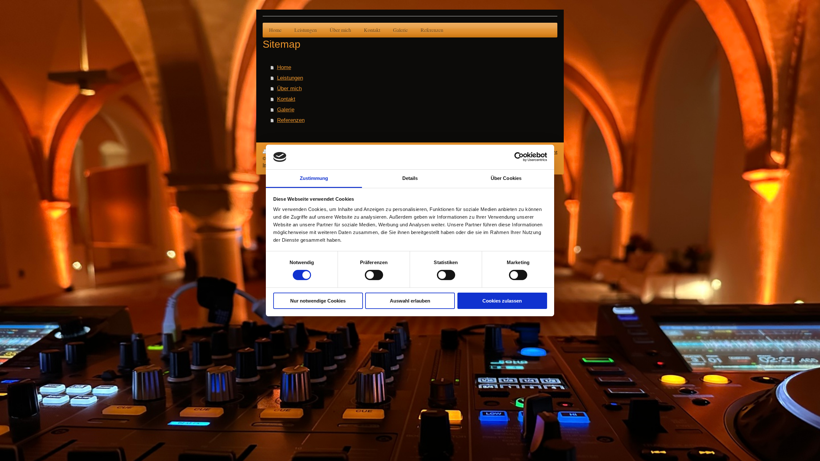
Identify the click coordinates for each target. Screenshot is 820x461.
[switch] (374, 275)
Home (284, 67)
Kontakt (286, 99)
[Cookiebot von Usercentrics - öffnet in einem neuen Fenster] (519, 157)
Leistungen (290, 78)
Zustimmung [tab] (314, 178)
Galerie (285, 109)
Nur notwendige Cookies (318, 300)
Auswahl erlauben (410, 300)
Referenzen (291, 120)
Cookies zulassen (502, 300)
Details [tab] (410, 178)
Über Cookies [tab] (506, 178)
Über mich (289, 88)
